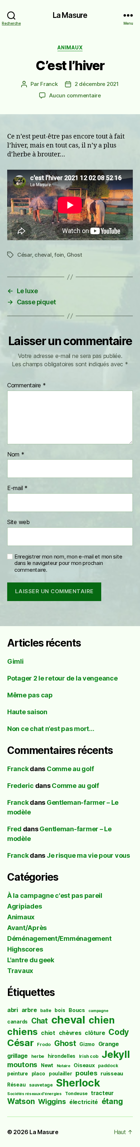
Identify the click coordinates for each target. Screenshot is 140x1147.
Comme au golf (70, 769)
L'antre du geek (30, 960)
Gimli (15, 661)
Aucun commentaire (75, 95)
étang (112, 1101)
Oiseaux (84, 1065)
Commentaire (26, 385)
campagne (98, 1010)
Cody (118, 1032)
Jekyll (116, 1054)
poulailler (60, 1073)
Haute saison (27, 712)
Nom (15, 454)
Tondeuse (76, 1093)
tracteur (102, 1093)
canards (17, 1022)
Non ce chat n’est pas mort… (50, 728)
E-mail (17, 488)
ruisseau (112, 1073)
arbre (29, 1010)
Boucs (77, 1010)
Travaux (20, 970)
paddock (108, 1065)
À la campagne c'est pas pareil (54, 895)
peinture (17, 1073)
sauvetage (41, 1085)
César (24, 254)
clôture (95, 1033)
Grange (108, 1044)
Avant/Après (27, 927)
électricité (83, 1102)
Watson (20, 1101)
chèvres (70, 1033)
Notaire (63, 1066)
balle (45, 1010)
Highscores (25, 949)
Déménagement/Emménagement (59, 938)
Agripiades (24, 906)
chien (102, 1020)
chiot (48, 1033)
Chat (39, 1020)
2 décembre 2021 (97, 84)
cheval (42, 254)
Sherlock (78, 1083)
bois (60, 1010)
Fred (14, 829)
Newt (47, 1065)
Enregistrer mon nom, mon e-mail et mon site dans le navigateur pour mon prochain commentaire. (68, 563)
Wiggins (52, 1101)
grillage (17, 1055)
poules (86, 1073)
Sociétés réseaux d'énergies (34, 1094)
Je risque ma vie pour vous (88, 855)
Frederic (20, 785)
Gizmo (87, 1044)
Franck (48, 84)
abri (12, 1010)
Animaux (70, 47)
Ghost (74, 254)
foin (59, 254)
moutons (22, 1064)
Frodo (44, 1044)
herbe (38, 1056)
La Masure (70, 15)
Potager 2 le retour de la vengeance (62, 678)
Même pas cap (30, 695)
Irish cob (88, 1056)
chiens (22, 1031)
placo (39, 1073)
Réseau (16, 1085)
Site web (18, 522)
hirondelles (61, 1056)
